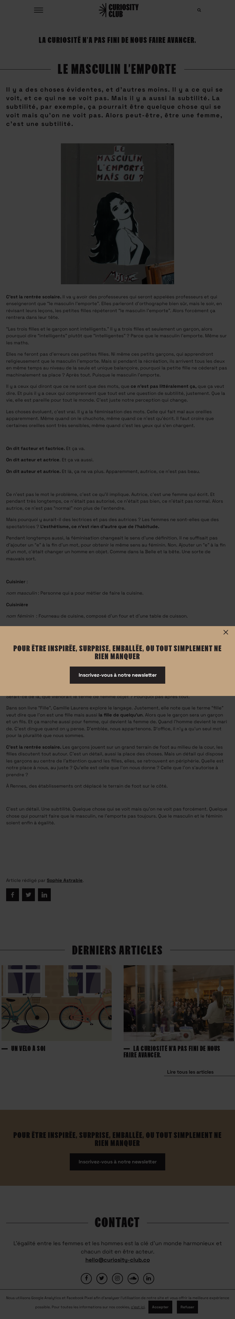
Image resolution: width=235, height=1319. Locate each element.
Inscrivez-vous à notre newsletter (118, 675)
